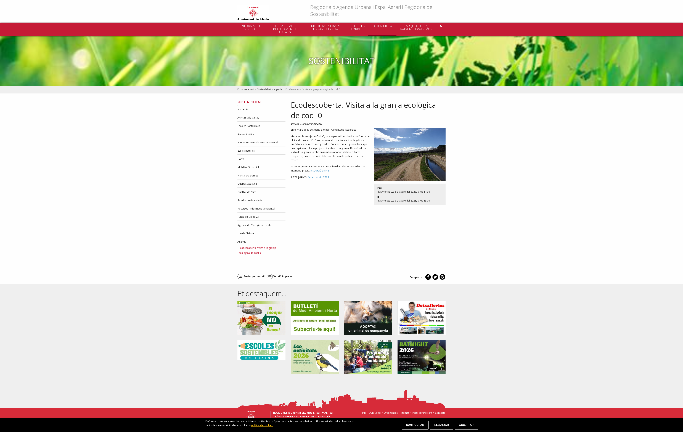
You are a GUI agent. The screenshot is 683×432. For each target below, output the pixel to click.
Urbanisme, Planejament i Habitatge (284, 29)
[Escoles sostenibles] (261, 349)
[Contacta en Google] (442, 279)
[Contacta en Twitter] (435, 279)
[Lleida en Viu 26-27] (368, 356)
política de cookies (262, 425)
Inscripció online (319, 170)
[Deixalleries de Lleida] (422, 317)
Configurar (415, 424)
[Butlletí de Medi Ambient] (315, 317)
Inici (252, 89)
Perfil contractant (422, 412)
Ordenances (391, 412)
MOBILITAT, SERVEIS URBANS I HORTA (325, 27)
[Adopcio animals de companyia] (368, 317)
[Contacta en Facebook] (428, 279)
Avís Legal (375, 412)
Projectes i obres (357, 27)
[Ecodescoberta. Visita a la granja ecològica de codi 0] (409, 155)
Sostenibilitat (382, 26)
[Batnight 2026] (422, 356)
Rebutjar (441, 424)
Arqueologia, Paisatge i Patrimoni (417, 27)
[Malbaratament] (261, 317)
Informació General (250, 27)
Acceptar (466, 424)
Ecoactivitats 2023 (318, 177)
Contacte (440, 412)
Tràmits (405, 412)
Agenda (278, 89)
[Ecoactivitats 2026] (315, 356)
